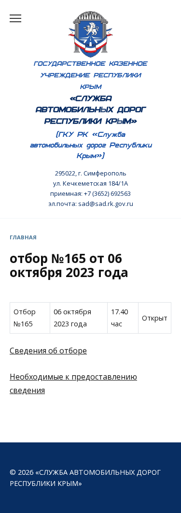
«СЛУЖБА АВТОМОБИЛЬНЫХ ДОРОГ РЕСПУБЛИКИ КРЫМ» (90, 110)
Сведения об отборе (48, 350)
